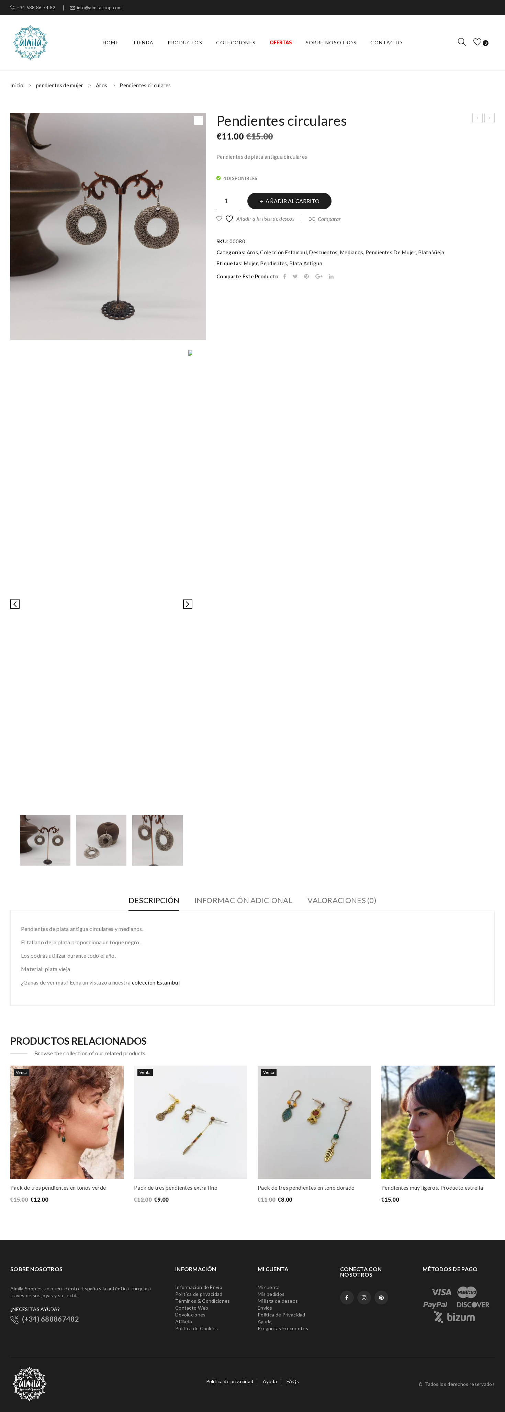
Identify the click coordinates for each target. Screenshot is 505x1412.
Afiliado (183, 1321)
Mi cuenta (269, 1287)
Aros (101, 85)
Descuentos (323, 252)
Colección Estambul (283, 252)
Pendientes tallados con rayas (478, 119)
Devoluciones (190, 1315)
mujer (251, 263)
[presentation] (10, 1136)
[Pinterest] (306, 276)
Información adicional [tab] (243, 900)
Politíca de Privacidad (281, 1315)
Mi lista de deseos (278, 1301)
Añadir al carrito (292, 201)
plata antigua (305, 263)
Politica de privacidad (230, 1381)
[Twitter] (295, 276)
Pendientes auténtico (490, 119)
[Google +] (319, 276)
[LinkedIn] (331, 276)
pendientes (273, 263)
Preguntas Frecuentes (283, 1328)
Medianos (351, 252)
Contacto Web (192, 1308)
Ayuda (265, 1321)
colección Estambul (156, 982)
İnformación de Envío (198, 1287)
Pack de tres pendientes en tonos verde (58, 1187)
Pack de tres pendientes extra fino (175, 1187)
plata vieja (431, 252)
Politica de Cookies (196, 1328)
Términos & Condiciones (202, 1301)
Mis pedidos (271, 1294)
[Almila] (29, 42)
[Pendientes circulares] (45, 840)
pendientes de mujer (59, 85)
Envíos (265, 1308)
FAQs (293, 1381)
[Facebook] (284, 276)
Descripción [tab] (153, 900)
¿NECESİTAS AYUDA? (35, 1309)
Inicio (17, 85)
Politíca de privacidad (199, 1294)
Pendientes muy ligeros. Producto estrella (432, 1187)
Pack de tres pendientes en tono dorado (306, 1187)
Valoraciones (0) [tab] (342, 900)
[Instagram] (364, 1297)
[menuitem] (111, 42)
